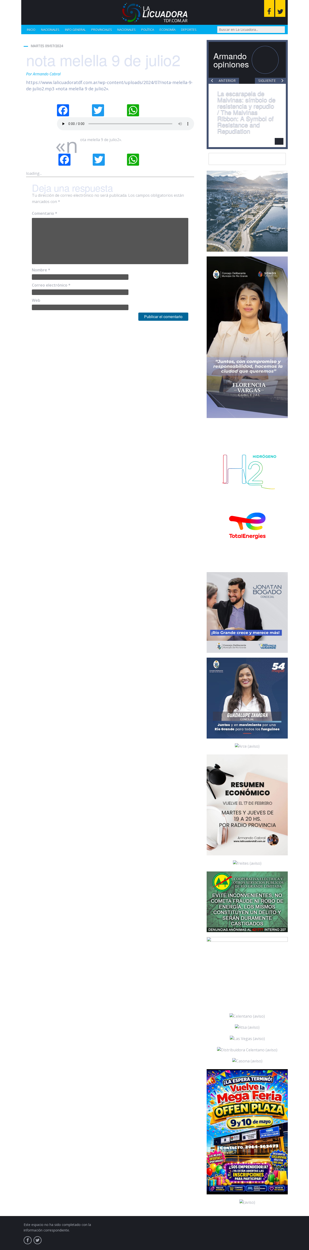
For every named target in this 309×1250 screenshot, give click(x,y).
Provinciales (101, 29)
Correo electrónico (51, 285)
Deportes (189, 29)
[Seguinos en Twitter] (280, 8)
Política (147, 29)
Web (36, 300)
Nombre (41, 270)
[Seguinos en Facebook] (269, 8)
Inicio (31, 29)
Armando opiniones (231, 60)
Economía (168, 29)
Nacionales (50, 29)
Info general (75, 29)
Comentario (44, 213)
